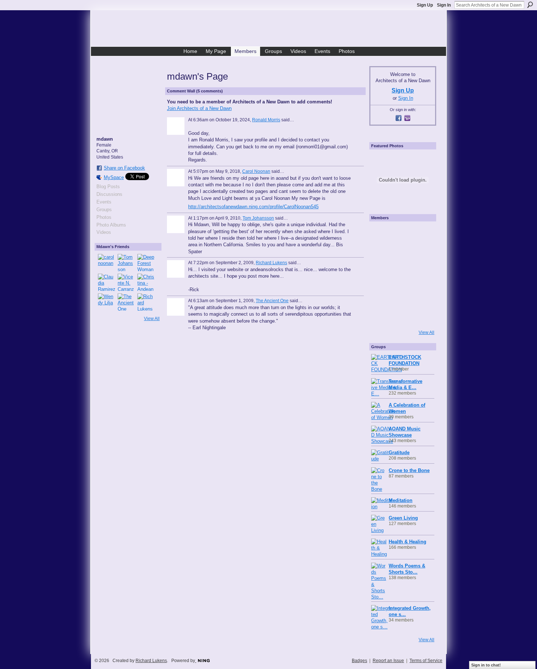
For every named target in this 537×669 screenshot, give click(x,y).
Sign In (444, 5)
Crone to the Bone (409, 470)
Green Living (403, 518)
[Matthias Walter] (422, 234)
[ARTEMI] (381, 234)
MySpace (114, 177)
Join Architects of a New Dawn (199, 108)
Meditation (400, 500)
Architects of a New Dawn (271, 29)
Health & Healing (407, 541)
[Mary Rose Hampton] (381, 295)
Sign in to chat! (486, 665)
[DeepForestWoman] (146, 262)
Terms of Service (426, 660)
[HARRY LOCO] (381, 254)
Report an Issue (388, 660)
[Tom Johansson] (126, 262)
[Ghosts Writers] (402, 295)
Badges (359, 660)
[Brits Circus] (422, 275)
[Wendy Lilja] (106, 302)
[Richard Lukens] (146, 302)
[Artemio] (402, 315)
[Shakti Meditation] (422, 254)
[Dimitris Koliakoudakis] (422, 315)
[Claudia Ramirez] (106, 282)
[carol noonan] (106, 262)
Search (530, 4)
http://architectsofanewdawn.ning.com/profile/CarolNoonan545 (253, 206)
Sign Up (425, 5)
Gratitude (399, 452)
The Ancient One (272, 300)
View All (152, 318)
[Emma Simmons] (381, 315)
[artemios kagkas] (402, 254)
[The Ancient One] (126, 302)
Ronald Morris (266, 119)
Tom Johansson (258, 218)
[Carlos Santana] (422, 295)
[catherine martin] (402, 275)
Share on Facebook (124, 168)
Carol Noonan (256, 171)
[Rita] (381, 275)
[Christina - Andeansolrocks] (146, 282)
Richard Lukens (271, 262)
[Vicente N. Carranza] (126, 282)
